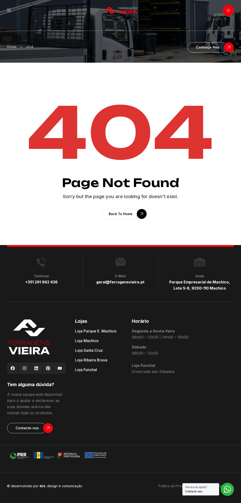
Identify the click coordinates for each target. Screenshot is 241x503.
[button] (228, 10)
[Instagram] (24, 368)
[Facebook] (12, 368)
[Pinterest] (48, 368)
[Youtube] (59, 368)
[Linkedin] (36, 368)
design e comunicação (61, 486)
